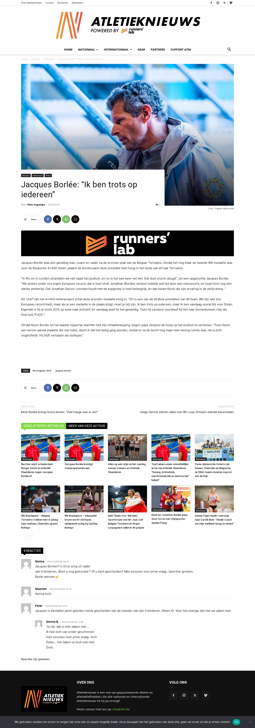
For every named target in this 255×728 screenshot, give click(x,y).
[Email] (75, 219)
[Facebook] (211, 3)
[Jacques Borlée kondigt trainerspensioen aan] (84, 447)
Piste (48, 175)
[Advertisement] (127, 352)
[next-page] (29, 535)
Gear (141, 49)
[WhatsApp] (66, 219)
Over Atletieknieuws (31, 2)
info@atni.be (121, 709)
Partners (158, 49)
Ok (236, 721)
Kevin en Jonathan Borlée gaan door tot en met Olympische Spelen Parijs (169, 518)
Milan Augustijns (36, 204)
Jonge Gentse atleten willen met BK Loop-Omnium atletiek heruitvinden (187, 412)
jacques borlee (63, 370)
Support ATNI (181, 49)
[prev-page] (23, 535)
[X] (224, 3)
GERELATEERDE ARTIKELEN (44, 426)
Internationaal (116, 510)
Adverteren (77, 2)
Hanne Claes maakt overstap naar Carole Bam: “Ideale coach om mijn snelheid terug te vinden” (214, 519)
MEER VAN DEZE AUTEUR (87, 426)
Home (68, 49)
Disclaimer (62, 2)
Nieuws (36, 59)
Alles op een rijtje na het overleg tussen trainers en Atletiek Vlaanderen (127, 468)
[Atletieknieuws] (127, 25)
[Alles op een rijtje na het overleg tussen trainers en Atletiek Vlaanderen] (127, 447)
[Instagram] (218, 3)
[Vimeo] (231, 3)
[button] (229, 50)
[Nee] (250, 722)
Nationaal (49, 59)
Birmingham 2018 (42, 370)
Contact (50, 2)
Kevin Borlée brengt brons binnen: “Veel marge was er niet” (59, 412)
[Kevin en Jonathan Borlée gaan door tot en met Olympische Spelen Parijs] (170, 499)
